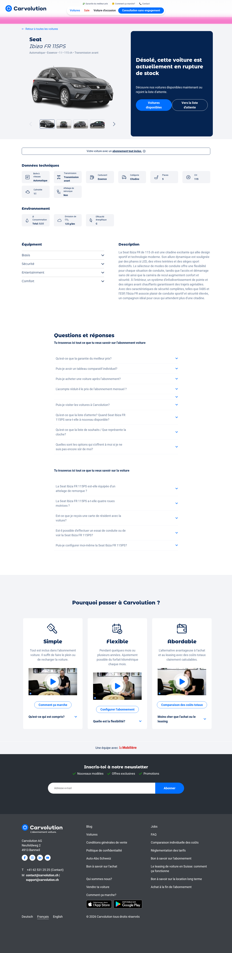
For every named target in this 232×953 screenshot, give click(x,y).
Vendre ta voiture (97, 887)
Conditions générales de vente (106, 842)
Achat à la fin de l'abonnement (171, 887)
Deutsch (27, 916)
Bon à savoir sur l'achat (101, 866)
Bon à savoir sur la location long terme (176, 879)
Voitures (75, 10)
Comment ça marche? (101, 895)
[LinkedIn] (40, 858)
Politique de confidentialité (104, 850)
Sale (87, 10)
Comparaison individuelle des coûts (175, 842)
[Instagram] (32, 858)
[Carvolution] (25, 8)
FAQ (153, 834)
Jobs (154, 826)
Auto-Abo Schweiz (98, 858)
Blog (89, 826)
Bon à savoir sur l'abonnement (171, 858)
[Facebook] (25, 858)
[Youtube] (48, 858)
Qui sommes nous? (99, 879)
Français (43, 916)
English (58, 916)
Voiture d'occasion (105, 10)
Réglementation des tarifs (168, 850)
